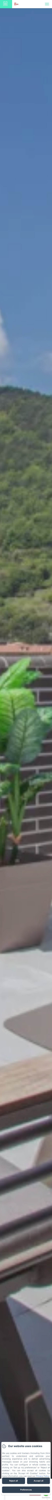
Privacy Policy (42, 1476)
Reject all (13, 1480)
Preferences (26, 1489)
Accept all (38, 1480)
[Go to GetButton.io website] (46, 1497)
